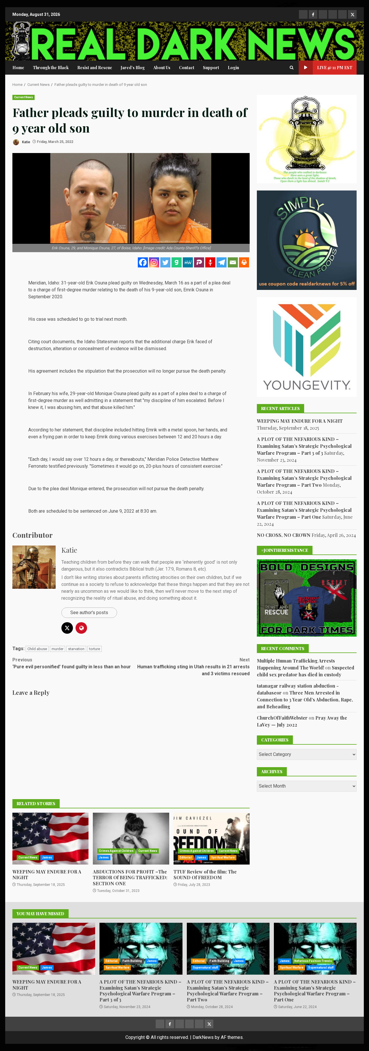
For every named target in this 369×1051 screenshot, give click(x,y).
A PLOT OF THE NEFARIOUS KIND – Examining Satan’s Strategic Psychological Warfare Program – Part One (304, 510)
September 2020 (45, 296)
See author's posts (89, 612)
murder (57, 649)
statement (122, 400)
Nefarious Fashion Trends (313, 961)
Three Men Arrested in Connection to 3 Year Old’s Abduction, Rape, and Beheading (305, 700)
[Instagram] (154, 262)
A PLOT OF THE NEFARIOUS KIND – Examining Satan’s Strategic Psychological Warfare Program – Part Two (304, 478)
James (47, 857)
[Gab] (177, 262)
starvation (76, 649)
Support (211, 67)
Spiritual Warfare (223, 857)
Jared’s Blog (133, 67)
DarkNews (203, 1037)
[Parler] (199, 262)
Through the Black (51, 67)
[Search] (291, 67)
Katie (25, 142)
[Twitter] (165, 262)
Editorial (186, 857)
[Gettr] (210, 262)
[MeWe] (188, 262)
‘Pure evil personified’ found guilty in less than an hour (71, 663)
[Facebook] (143, 262)
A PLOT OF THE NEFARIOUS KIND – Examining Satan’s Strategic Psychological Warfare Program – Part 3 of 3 (304, 446)
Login (233, 67)
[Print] (244, 262)
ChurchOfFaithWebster (282, 718)
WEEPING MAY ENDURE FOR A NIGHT (50, 839)
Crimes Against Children (116, 850)
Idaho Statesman (101, 341)
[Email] (233, 262)
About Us (161, 67)
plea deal (59, 488)
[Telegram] (221, 262)
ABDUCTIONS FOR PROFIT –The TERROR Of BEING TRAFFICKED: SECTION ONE (131, 839)
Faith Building (132, 961)
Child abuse (37, 649)
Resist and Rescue (94, 67)
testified (57, 466)
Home (18, 67)
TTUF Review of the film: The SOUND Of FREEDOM (212, 839)
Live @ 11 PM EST (334, 67)
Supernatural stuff (205, 967)
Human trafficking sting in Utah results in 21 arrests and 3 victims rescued (193, 666)
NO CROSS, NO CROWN (283, 535)
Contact (186, 67)
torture (94, 649)
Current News (23, 97)
